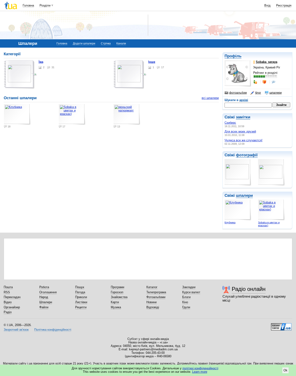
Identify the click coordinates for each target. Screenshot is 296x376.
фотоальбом (238, 92)
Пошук (79, 287)
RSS (7, 292)
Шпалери (45, 302)
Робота (44, 287)
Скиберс (230, 122)
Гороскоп (117, 292)
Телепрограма (156, 292)
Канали (121, 43)
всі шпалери (210, 98)
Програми (117, 287)
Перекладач (12, 297)
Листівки (81, 302)
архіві (243, 100)
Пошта (8, 287)
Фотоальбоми (155, 297)
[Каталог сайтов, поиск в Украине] (281, 325)
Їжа (41, 62)
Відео (8, 302)
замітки (243, 117)
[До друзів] (255, 82)
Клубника (230, 222)
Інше (151, 62)
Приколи (81, 297)
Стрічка (106, 43)
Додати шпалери (84, 43)
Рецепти (80, 307)
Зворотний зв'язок (16, 329)
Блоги (186, 297)
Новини (151, 302)
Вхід (267, 5)
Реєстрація (283, 5)
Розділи (45, 5)
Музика (116, 307)
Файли (43, 307)
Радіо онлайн (248, 289)
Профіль (233, 56)
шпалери (275, 92)
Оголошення (48, 292)
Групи (186, 307)
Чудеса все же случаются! (243, 140)
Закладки (188, 287)
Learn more (199, 371)
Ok (285, 370)
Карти (115, 302)
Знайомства (119, 297)
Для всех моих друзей (240, 131)
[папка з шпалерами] (20, 74)
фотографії (247, 155)
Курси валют (191, 292)
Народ (43, 297)
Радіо (8, 312)
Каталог (151, 287)
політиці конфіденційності (200, 368)
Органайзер (12, 307)
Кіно (185, 302)
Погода (80, 292)
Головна (28, 5)
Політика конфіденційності (52, 329)
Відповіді (152, 307)
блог (258, 92)
